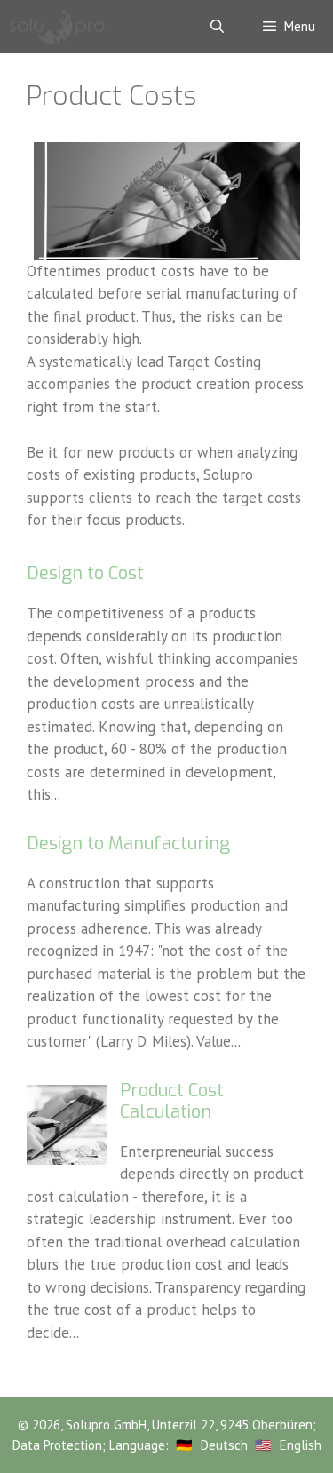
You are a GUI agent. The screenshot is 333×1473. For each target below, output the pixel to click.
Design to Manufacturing (128, 844)
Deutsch (224, 1445)
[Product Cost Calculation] (67, 1159)
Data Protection (57, 1445)
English (300, 1445)
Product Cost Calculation (172, 1101)
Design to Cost (85, 573)
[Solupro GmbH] (57, 26)
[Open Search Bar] (216, 26)
